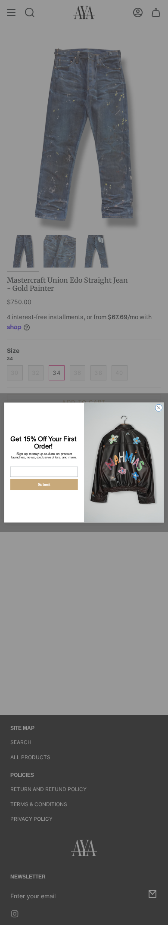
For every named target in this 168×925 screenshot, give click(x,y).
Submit (44, 485)
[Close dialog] (158, 407)
